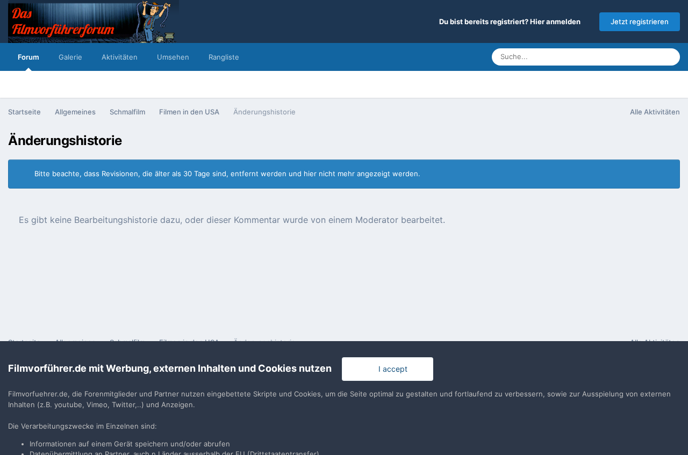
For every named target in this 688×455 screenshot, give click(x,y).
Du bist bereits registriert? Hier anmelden (511, 21)
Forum (28, 57)
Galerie (70, 57)
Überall (632, 57)
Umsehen (173, 57)
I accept (390, 368)
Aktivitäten (120, 57)
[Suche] (668, 57)
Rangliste (224, 57)
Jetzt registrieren (640, 21)
